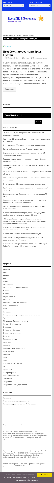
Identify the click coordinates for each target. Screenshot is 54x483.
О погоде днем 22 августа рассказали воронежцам (24, 145)
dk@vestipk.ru (32, 457)
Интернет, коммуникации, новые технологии (21, 315)
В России (7, 294)
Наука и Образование (12, 324)
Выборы (26, 58)
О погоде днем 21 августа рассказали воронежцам (24, 184)
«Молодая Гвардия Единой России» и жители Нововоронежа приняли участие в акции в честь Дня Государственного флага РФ (24, 221)
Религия (6, 354)
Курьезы (6, 318)
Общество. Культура (11, 330)
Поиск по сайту (11, 115)
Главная (12, 35)
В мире (6, 291)
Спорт (5, 360)
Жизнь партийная (10, 306)
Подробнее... (9, 89)
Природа (6, 345)
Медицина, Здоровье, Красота (15, 321)
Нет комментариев (40, 58)
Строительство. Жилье (12, 363)
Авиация (6, 269)
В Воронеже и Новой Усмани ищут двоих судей (22, 234)
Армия (6, 278)
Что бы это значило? (11, 376)
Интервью (7, 312)
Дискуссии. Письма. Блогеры (15, 303)
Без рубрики (8, 284)
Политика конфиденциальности (16, 401)
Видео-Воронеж (9, 297)
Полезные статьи (10, 339)
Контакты (7, 398)
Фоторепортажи (9, 373)
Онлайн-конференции (12, 333)
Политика (7, 342)
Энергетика (8, 382)
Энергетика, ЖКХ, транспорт (15, 385)
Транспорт (7, 369)
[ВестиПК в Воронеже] (27, 25)
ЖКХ (5, 309)
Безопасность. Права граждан (15, 287)
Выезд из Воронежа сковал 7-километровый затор (23, 149)
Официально (8, 336)
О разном (7, 327)
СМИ (5, 357)
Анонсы (6, 275)
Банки (5, 281)
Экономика (7, 379)
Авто (5, 272)
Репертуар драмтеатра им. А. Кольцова (19, 404)
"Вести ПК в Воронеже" (27, 464)
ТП (4, 366)
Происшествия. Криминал (13, 348)
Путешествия (8, 351)
